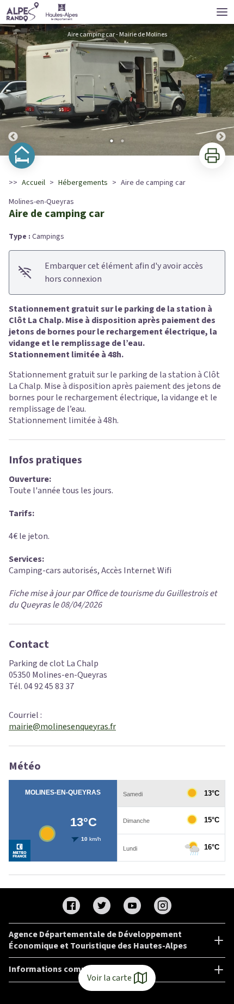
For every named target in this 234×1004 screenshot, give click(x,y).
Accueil (33, 182)
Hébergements (83, 182)
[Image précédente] (13, 90)
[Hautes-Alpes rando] (42, 12)
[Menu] (222, 11)
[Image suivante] (221, 90)
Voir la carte (109, 978)
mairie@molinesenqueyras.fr (62, 727)
